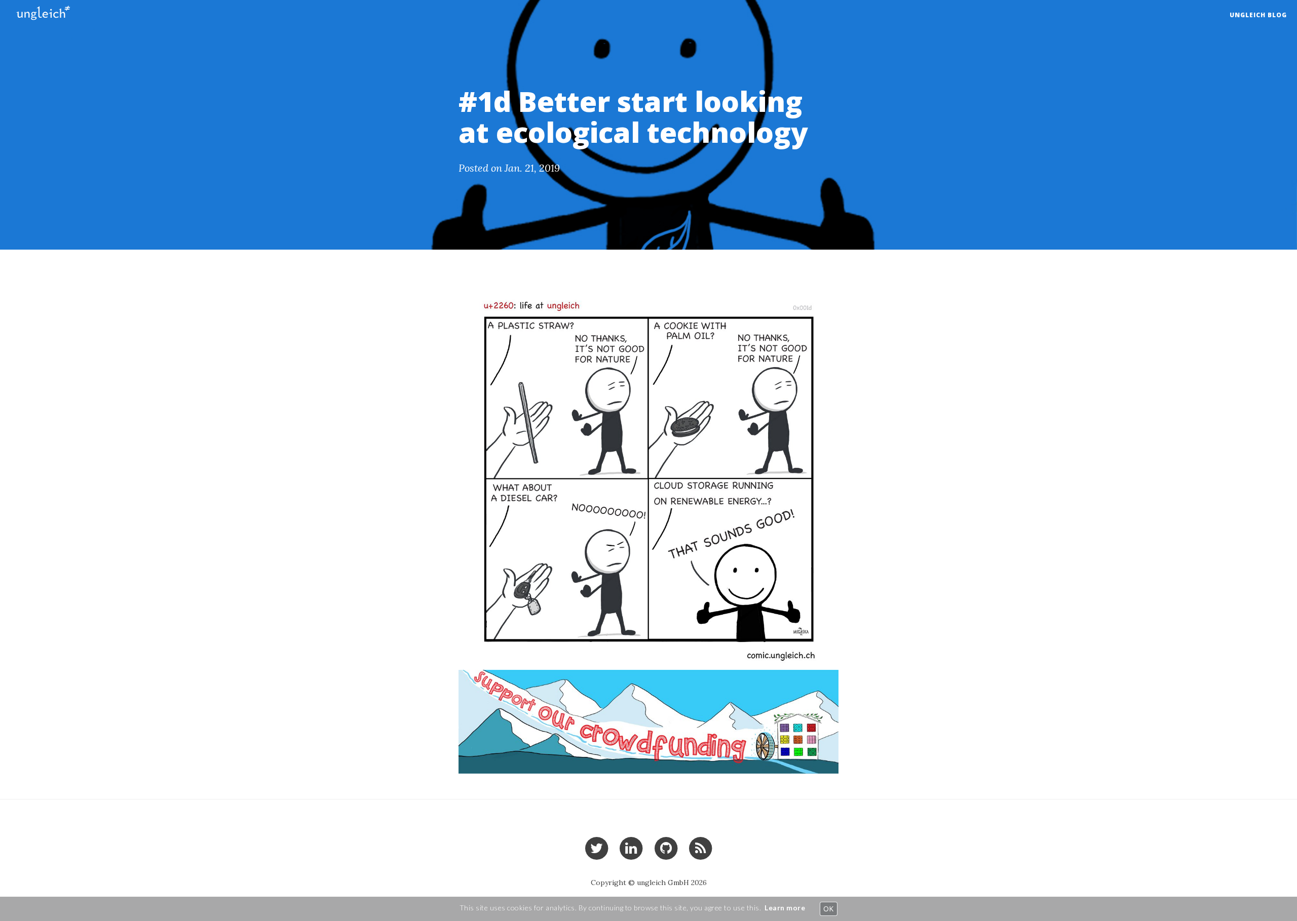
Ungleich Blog (1258, 15)
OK (828, 908)
